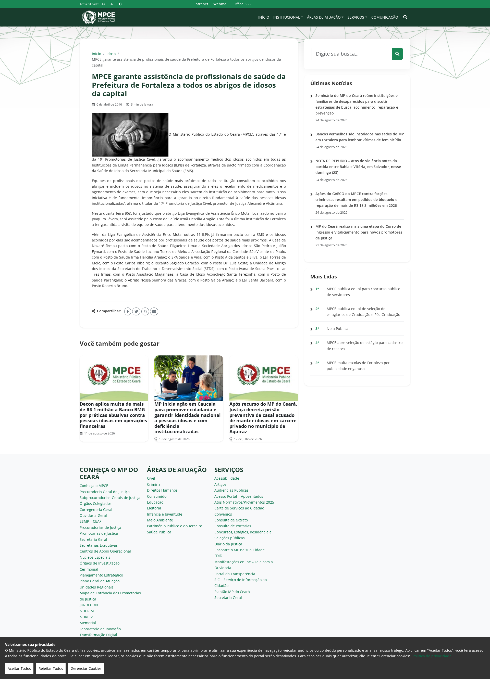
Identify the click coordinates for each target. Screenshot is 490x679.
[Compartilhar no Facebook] (127, 311)
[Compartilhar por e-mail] (154, 311)
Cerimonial (89, 569)
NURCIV (86, 616)
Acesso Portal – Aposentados (238, 496)
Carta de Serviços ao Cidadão (239, 508)
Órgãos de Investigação (99, 563)
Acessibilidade (226, 478)
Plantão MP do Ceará (232, 591)
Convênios (223, 514)
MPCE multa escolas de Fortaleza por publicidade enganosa (358, 365)
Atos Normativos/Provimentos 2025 (244, 502)
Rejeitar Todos (51, 668)
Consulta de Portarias (232, 525)
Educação (155, 502)
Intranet (201, 4)
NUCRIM (87, 610)
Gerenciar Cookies (86, 668)
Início (263, 17)
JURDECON (89, 605)
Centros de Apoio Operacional (105, 551)
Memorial (88, 622)
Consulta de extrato (231, 520)
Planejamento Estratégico (101, 575)
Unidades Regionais (97, 587)
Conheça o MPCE (94, 485)
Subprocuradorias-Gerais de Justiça (110, 497)
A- (112, 4)
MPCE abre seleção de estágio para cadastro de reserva (364, 345)
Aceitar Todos (19, 668)
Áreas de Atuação (324, 17)
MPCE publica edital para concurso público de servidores (363, 291)
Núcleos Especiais (95, 557)
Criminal (154, 484)
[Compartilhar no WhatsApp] (145, 311)
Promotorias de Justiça (99, 533)
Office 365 (242, 4)
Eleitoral (154, 508)
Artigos (220, 484)
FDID (218, 555)
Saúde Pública (159, 532)
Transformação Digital (98, 634)
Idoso (111, 53)
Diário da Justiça (228, 544)
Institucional (286, 17)
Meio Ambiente (160, 520)
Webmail (220, 4)
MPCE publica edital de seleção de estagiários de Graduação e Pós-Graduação (363, 311)
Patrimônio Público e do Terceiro (174, 525)
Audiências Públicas (231, 490)
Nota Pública (337, 328)
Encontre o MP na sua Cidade (239, 549)
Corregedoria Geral (96, 509)
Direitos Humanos (162, 490)
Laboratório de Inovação (100, 628)
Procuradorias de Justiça (100, 527)
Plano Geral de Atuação (99, 581)
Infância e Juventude (164, 514)
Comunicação (384, 17)
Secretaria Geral (93, 539)
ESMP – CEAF (90, 521)
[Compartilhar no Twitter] (136, 311)
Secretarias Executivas (99, 545)
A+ (103, 4)
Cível (151, 478)
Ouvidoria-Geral (93, 515)
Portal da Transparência (234, 573)
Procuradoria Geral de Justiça (105, 491)
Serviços (356, 17)
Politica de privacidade (432, 656)
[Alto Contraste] (120, 4)
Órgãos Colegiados (96, 503)
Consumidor (157, 496)
